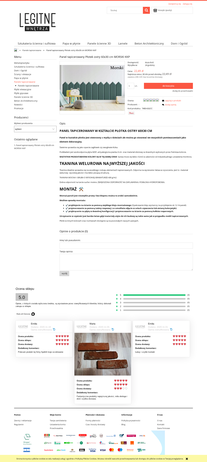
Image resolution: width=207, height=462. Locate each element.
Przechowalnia (56, 428)
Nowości (18, 104)
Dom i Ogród (20, 70)
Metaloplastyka (21, 62)
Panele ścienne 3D (23, 97)
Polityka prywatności (130, 420)
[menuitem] (36, 43)
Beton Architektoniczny (25, 100)
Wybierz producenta (23, 123)
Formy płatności (93, 420)
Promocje (18, 108)
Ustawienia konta (57, 424)
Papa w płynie (21, 78)
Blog (123, 424)
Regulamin (19, 424)
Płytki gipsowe (21, 93)
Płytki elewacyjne (22, 89)
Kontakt (160, 424)
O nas (159, 420)
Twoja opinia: (66, 251)
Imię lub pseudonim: (70, 240)
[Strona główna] (38, 21)
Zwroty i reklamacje (23, 420)
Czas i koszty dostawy (95, 424)
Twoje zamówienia (58, 420)
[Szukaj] (146, 10)
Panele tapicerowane (24, 81)
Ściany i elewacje (22, 74)
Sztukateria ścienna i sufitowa (29, 66)
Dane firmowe (163, 428)
